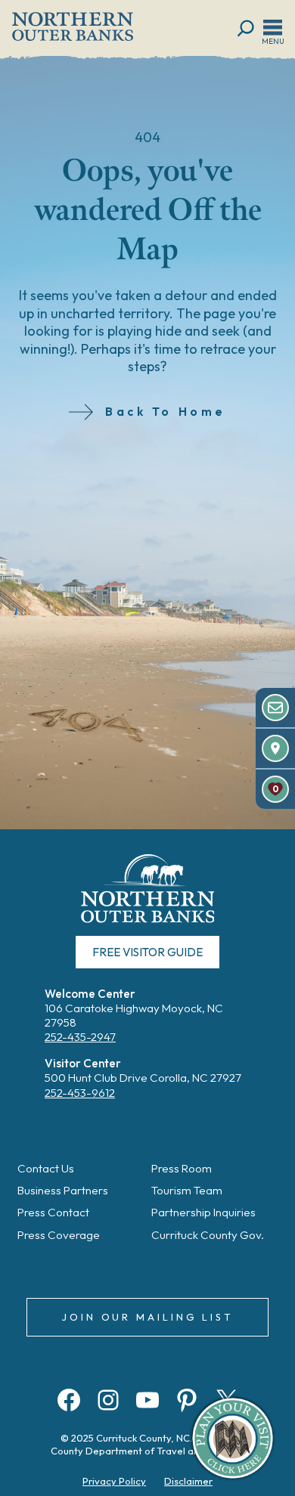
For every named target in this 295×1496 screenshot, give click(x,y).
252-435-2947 (80, 1037)
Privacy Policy (114, 1481)
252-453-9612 (80, 1093)
